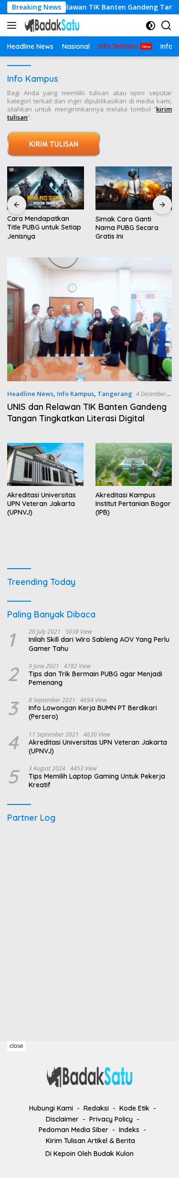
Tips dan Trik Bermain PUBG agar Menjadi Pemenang (95, 678)
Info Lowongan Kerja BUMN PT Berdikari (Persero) (93, 712)
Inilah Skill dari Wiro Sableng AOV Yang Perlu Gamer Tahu (99, 643)
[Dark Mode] (150, 25)
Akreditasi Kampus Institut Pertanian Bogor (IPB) (133, 504)
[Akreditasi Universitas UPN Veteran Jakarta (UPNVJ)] (45, 464)
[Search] (166, 25)
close (16, 1046)
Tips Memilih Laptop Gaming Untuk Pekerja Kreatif (97, 780)
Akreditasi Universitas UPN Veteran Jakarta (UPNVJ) (41, 504)
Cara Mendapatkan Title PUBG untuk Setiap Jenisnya (44, 227)
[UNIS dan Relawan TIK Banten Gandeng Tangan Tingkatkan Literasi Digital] (89, 319)
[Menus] (13, 25)
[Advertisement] (89, 927)
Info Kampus (75, 393)
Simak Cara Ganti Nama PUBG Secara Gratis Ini (126, 228)
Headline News (30, 393)
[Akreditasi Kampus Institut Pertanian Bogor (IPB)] (133, 464)
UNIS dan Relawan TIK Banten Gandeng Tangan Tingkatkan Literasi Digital (87, 412)
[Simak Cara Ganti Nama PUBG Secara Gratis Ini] (133, 187)
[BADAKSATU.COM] (50, 25)
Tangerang (114, 393)
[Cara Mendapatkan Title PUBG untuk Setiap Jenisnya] (45, 187)
